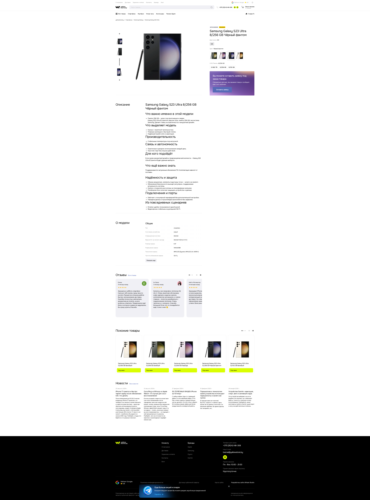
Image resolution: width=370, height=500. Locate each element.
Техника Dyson (170, 14)
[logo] (121, 7)
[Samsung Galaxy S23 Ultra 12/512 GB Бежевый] (241, 349)
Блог (162, 2)
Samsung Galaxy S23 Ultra (152, 20)
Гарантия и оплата (138, 2)
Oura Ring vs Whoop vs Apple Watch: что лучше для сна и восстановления (155, 393)
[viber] (237, 7)
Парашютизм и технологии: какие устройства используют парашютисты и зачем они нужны (212, 394)
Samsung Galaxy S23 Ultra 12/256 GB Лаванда (183, 364)
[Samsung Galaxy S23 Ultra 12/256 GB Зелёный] (157, 349)
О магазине (119, 2)
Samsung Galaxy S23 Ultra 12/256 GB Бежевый (127, 364)
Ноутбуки (141, 14)
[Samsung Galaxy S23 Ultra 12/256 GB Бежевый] (129, 349)
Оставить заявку (222, 90)
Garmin (190, 458)
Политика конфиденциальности (151, 482)
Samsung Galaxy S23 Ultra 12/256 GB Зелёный (155, 364)
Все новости (133, 384)
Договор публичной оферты (189, 482)
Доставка (127, 2)
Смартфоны (131, 14)
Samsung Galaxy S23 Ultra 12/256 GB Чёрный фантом (211, 364)
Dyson (190, 454)
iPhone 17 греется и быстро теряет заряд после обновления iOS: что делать (128, 393)
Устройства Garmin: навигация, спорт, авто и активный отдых (240, 392)
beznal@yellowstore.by (233, 452)
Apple (190, 447)
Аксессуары (160, 14)
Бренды (156, 2)
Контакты (149, 2)
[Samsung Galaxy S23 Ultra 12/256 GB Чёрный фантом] (213, 349)
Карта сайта (219, 482)
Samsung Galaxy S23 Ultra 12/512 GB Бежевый (239, 364)
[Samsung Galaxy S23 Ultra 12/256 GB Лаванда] (185, 349)
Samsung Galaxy (138, 20)
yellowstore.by (120, 20)
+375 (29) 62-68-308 (232, 445)
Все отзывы (132, 275)
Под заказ (121, 370)
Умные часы (150, 14)
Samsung (191, 451)
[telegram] (235, 7)
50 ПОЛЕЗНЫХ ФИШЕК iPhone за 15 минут (184, 392)
